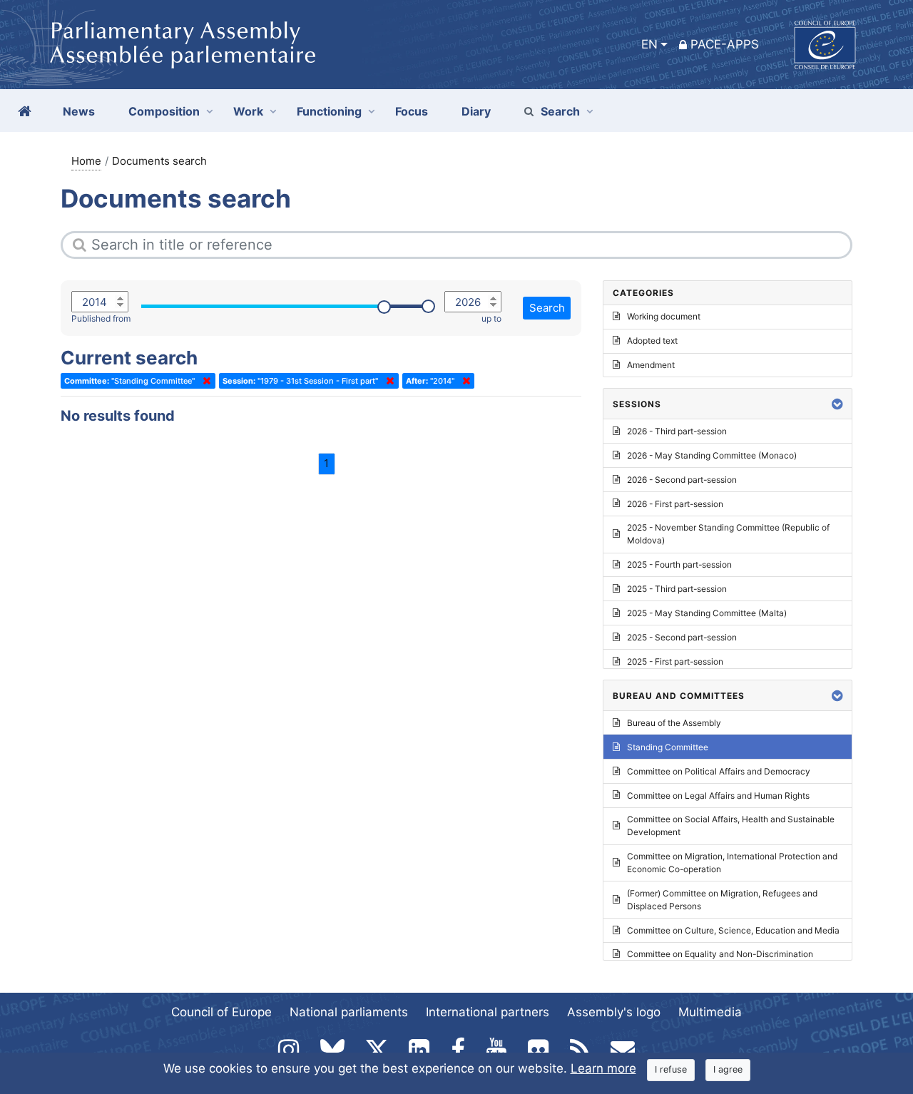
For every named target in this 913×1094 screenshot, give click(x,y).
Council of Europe (221, 1012)
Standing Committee (667, 747)
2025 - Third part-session (677, 588)
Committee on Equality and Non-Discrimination (720, 954)
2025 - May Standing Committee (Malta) (707, 613)
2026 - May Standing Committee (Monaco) (712, 455)
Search (560, 111)
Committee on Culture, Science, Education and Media (733, 930)
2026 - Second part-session (682, 479)
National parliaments (349, 1012)
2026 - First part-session (675, 504)
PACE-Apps (724, 44)
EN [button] (649, 44)
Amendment (651, 364)
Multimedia (710, 1012)
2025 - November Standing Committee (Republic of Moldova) (728, 534)
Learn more (603, 1068)
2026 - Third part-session (677, 431)
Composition (164, 111)
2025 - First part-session (675, 661)
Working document (663, 316)
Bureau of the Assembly (674, 722)
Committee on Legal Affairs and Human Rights (718, 795)
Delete (204, 381)
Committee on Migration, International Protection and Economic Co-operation (732, 862)
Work (248, 111)
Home (86, 161)
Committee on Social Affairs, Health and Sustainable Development (731, 825)
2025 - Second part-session (682, 637)
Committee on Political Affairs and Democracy (718, 771)
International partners (487, 1012)
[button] (837, 404)
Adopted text (652, 340)
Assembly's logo (613, 1012)
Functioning (329, 111)
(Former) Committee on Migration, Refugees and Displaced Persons (722, 899)
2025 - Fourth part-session (679, 564)
